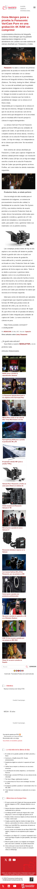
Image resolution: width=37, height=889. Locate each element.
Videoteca (9, 686)
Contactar (31, 874)
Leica (18, 334)
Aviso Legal (31, 873)
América (23, 8)
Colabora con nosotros (9, 874)
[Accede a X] (3, 886)
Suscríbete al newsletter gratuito (12, 740)
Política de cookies (6, 873)
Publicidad (24, 873)
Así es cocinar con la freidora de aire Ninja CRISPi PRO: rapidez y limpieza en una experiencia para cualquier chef (20, 831)
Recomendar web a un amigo (11, 738)
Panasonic (8, 68)
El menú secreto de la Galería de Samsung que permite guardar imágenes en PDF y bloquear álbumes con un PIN (20, 804)
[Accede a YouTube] (14, 886)
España (22, 6)
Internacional (25, 11)
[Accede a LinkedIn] (8, 886)
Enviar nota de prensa (22, 874)
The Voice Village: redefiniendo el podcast (16, 779)
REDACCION (7, 331)
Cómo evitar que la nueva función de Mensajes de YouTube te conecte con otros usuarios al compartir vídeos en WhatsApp (19, 847)
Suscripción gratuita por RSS (11, 734)
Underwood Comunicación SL (13, 880)
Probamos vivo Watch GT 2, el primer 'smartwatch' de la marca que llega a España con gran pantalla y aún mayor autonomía (21, 837)
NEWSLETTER (24, 344)
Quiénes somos (17, 873)
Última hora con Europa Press (16, 798)
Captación (28, 331)
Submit (27, 667)
